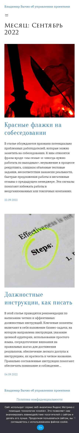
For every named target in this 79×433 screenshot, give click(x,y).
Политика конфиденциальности (39, 399)
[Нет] (74, 418)
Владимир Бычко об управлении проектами (37, 6)
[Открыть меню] (6, 15)
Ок (40, 427)
